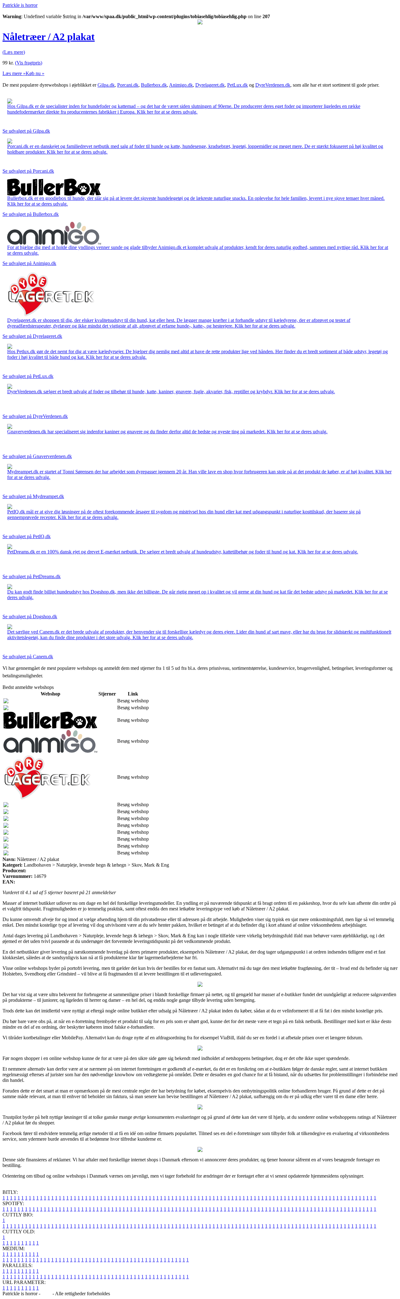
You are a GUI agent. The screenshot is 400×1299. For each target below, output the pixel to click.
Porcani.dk (127, 85)
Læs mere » (14, 73)
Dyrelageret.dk (210, 85)
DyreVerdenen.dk (272, 85)
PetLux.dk (237, 85)
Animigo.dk (181, 85)
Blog (46, 1293)
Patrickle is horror (20, 5)
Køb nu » (35, 73)
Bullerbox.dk (154, 85)
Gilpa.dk (106, 85)
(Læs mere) (13, 52)
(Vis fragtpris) (28, 62)
